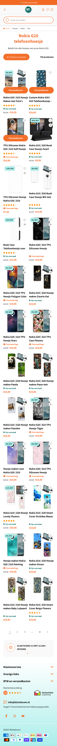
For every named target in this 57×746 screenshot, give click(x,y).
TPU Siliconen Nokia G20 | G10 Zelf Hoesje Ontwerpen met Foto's (15, 149)
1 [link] (9, 631)
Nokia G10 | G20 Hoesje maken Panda (15, 382)
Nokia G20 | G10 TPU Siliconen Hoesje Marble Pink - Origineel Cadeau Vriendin (40, 476)
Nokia (23, 28)
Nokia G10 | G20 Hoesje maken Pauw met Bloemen (41, 384)
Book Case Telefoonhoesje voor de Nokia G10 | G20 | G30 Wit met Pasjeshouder (14, 252)
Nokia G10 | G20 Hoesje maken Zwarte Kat (41, 294)
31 (40, 632)
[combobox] (28, 20)
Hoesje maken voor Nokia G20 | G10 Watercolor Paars (13, 472)
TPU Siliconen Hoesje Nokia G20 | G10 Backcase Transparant (15, 200)
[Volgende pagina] (47, 632)
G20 (28, 28)
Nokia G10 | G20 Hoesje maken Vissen (41, 562)
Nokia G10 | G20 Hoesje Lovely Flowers (15, 514)
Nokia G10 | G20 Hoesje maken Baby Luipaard (15, 606)
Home (8, 28)
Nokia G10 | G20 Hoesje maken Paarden (15, 426)
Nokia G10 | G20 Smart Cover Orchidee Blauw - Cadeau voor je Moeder (41, 518)
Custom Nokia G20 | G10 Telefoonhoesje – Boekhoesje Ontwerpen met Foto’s (41, 103)
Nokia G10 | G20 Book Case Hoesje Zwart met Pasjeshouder (40, 149)
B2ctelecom (15, 729)
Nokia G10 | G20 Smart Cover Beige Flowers (41, 606)
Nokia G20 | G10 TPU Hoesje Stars (14, 338)
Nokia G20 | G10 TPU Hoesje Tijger (40, 426)
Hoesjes (15, 28)
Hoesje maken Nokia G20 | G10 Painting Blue (14, 564)
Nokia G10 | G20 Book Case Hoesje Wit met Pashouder (40, 197)
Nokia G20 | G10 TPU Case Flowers (40, 338)
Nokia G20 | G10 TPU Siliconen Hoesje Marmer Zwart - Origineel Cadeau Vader (40, 252)
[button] (4, 9)
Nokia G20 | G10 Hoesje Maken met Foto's (15, 99)
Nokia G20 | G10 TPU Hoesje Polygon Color (15, 294)
